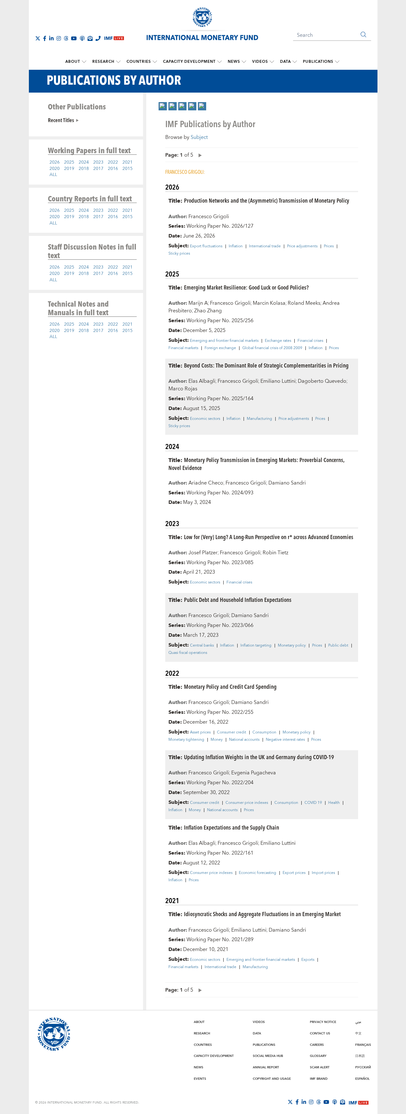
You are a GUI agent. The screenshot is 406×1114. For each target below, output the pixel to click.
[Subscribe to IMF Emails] (90, 38)
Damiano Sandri (287, 483)
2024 (84, 162)
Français (363, 1045)
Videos (260, 61)
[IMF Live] (359, 1102)
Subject (199, 137)
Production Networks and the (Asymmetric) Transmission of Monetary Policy (266, 200)
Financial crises (310, 341)
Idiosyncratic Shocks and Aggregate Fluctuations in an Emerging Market (262, 913)
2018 (84, 169)
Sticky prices (179, 254)
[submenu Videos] (272, 62)
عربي (358, 1022)
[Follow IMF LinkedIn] (51, 38)
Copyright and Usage (272, 1079)
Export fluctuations (206, 246)
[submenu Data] (294, 62)
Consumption (264, 732)
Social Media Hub (268, 1056)
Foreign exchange (220, 348)
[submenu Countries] (155, 62)
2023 (98, 162)
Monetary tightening (186, 740)
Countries (139, 61)
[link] (163, 106)
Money (217, 740)
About (72, 61)
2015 (127, 169)
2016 (113, 169)
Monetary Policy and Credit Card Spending (230, 686)
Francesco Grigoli (208, 216)
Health (334, 803)
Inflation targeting (256, 646)
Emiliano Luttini (278, 381)
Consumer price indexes (247, 803)
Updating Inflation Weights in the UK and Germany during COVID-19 (259, 756)
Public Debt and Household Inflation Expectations (237, 599)
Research (103, 61)
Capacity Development (189, 61)
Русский (363, 1067)
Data (285, 61)
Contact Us (320, 1033)
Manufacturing (259, 419)
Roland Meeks (304, 303)
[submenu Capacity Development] (219, 62)
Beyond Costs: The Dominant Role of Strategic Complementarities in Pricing (266, 365)
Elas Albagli (201, 381)
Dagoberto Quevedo (322, 381)
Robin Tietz (275, 552)
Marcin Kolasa (269, 303)
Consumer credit (231, 732)
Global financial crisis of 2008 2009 (272, 348)
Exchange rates (278, 341)
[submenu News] (244, 62)
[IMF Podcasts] (334, 1101)
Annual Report (266, 1067)
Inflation (236, 246)
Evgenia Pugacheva (253, 772)
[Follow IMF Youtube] (74, 38)
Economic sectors (205, 419)
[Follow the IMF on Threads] (66, 38)
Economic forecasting (257, 873)
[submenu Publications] (337, 62)
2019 (69, 169)
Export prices (294, 873)
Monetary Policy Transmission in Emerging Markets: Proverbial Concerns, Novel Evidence (256, 463)
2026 (54, 162)
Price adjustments (302, 246)
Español (362, 1079)
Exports (307, 960)
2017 (98, 169)
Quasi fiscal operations (187, 653)
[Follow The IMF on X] (37, 38)
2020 (54, 169)
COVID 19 (313, 803)
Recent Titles (61, 120)
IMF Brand (319, 1079)
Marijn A (198, 303)
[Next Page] (198, 155)
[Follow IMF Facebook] (44, 38)
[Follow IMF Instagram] (58, 38)
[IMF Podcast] (82, 38)
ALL (53, 175)
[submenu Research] (118, 62)
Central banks (202, 646)
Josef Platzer (203, 552)
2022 (113, 162)
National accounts (244, 740)
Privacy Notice (323, 1022)
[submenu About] (84, 62)
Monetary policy (292, 646)
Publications (318, 61)
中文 (358, 1033)
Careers (317, 1045)
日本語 (360, 1056)
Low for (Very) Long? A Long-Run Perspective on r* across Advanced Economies (268, 536)
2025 (69, 162)
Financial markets (183, 348)
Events (200, 1079)
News (234, 61)
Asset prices (200, 732)
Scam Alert (320, 1067)
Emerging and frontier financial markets (224, 341)
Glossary (318, 1056)
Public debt (338, 646)
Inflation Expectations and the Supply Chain (231, 827)
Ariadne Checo (205, 483)
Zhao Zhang (208, 310)
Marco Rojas (182, 388)
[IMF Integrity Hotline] (98, 38)
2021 (127, 162)
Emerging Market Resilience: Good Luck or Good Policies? (246, 287)
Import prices (323, 873)
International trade (265, 246)
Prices (329, 246)
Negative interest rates (285, 740)
